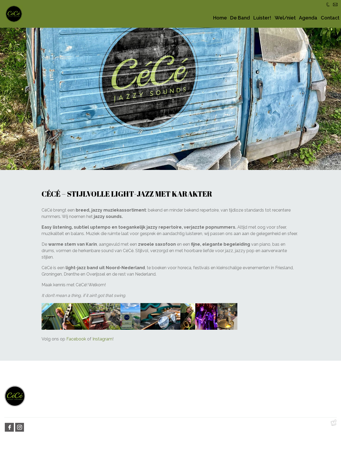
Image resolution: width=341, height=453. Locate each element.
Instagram (102, 338)
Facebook (76, 338)
